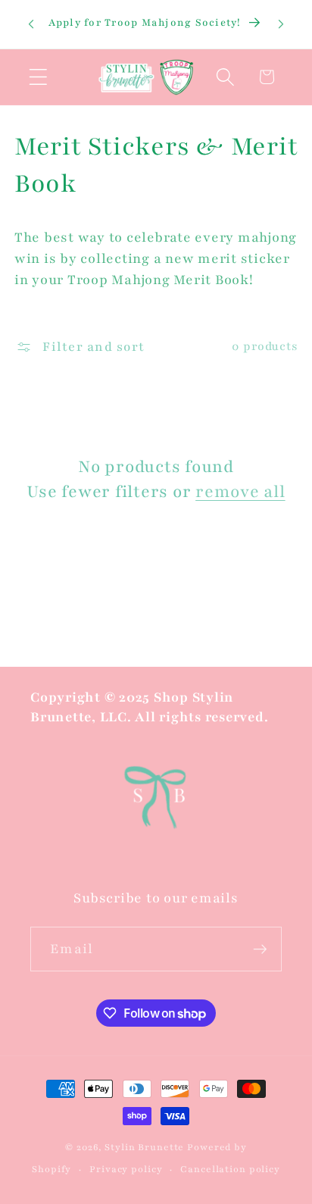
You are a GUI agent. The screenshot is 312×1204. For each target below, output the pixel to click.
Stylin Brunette (144, 1147)
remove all (240, 491)
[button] (38, 77)
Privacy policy (125, 1169)
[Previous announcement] (31, 24)
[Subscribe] (260, 949)
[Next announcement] (281, 24)
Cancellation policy (230, 1169)
